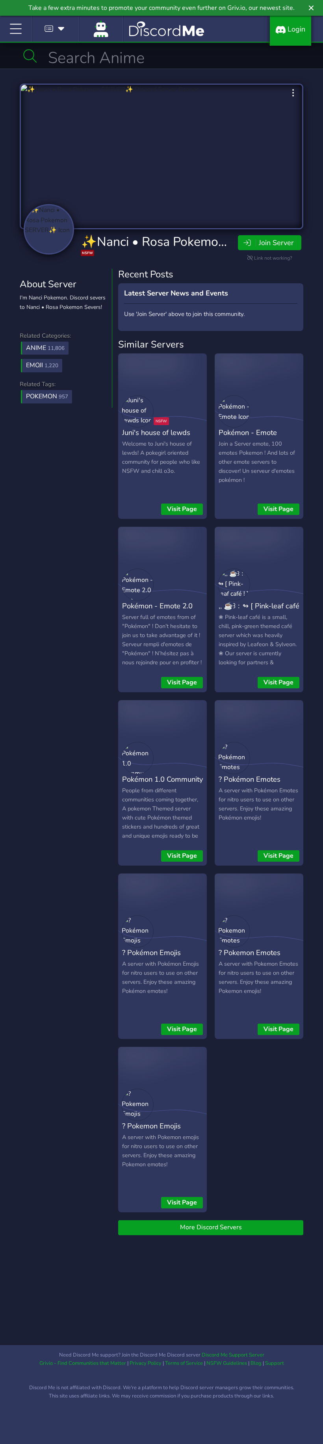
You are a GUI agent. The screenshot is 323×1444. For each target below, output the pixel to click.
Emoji (42, 365)
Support (274, 1363)
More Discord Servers (211, 1227)
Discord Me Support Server (233, 1355)
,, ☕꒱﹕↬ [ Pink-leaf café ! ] (259, 611)
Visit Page (182, 509)
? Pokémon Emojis (151, 952)
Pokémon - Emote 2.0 (157, 606)
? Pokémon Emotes (249, 779)
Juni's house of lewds (156, 432)
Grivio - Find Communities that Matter (82, 1363)
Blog (256, 1363)
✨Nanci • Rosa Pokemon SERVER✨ (186, 241)
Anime (45, 348)
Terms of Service (184, 1363)
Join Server (276, 242)
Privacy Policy (146, 1363)
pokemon (47, 396)
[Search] (30, 56)
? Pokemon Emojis (151, 1126)
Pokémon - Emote (248, 432)
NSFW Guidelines (226, 1363)
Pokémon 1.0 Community (162, 779)
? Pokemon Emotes (249, 952)
